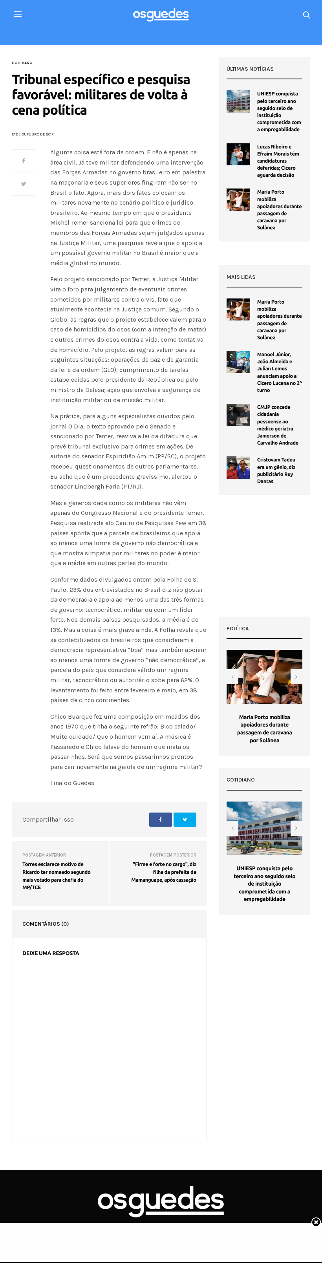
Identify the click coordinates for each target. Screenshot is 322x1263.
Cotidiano (22, 63)
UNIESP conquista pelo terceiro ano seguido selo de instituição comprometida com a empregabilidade (265, 883)
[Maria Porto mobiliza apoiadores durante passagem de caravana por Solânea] (238, 199)
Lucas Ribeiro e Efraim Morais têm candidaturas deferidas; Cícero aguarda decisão (278, 161)
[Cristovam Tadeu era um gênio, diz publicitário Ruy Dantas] (238, 467)
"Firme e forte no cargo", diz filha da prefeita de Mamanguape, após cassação (163, 872)
